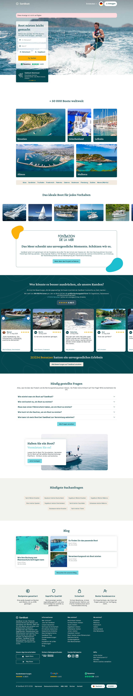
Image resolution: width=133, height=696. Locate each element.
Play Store (29, 661)
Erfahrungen (46, 643)
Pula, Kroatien (70, 349)
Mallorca (96, 622)
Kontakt (96, 659)
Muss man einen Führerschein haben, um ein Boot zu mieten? (45, 407)
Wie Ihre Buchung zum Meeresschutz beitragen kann (30, 558)
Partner (72, 686)
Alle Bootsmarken (74, 641)
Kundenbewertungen (49, 637)
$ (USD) (111, 686)
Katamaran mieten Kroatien (57, 508)
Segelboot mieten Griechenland (55, 503)
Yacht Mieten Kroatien (32, 498)
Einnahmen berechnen (50, 629)
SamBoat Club (47, 635)
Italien (95, 627)
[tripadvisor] (90, 673)
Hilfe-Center (97, 655)
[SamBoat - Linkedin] (77, 656)
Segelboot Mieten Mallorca (99, 498)
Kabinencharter (73, 637)
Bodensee (75, 182)
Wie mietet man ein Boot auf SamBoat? (35, 396)
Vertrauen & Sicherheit (50, 627)
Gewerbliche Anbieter (49, 631)
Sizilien (92, 182)
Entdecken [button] (90, 3)
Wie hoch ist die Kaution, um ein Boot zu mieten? (40, 412)
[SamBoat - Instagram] (73, 656)
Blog (43, 646)
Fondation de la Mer (49, 641)
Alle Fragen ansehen (66, 424)
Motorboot (26, 52)
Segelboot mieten (74, 627)
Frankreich (50, 182)
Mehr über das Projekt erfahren (66, 261)
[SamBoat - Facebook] (69, 656)
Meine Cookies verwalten (102, 661)
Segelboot (41, 52)
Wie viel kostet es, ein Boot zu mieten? (35, 401)
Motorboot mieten (74, 620)
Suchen (33, 58)
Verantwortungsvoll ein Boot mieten (84, 556)
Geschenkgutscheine (49, 633)
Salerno (67, 182)
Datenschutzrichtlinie (51, 686)
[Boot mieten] (23, 3)
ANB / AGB (64, 686)
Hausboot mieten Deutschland (54, 498)
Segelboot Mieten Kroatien (77, 498)
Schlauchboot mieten (75, 622)
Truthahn (40, 182)
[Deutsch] (101, 3)
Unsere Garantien (48, 625)
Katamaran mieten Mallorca (98, 503)
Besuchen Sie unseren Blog (66, 573)
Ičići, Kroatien (102, 349)
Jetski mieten (72, 631)
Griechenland (98, 629)
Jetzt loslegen (34, 461)
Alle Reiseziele (98, 631)
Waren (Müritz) (102, 182)
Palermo (59, 182)
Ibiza (24, 182)
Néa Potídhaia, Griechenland (11, 349)
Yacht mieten (72, 625)
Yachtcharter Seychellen (77, 503)
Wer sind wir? (46, 620)
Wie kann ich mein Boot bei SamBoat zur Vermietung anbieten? (46, 417)
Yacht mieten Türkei (77, 508)
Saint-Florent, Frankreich (42, 349)
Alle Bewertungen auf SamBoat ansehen (66, 364)
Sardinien (31, 182)
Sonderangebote (73, 639)
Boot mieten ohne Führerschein (79, 635)
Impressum (38, 686)
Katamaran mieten (74, 629)
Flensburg (84, 182)
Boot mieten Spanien (33, 503)
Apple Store (29, 656)
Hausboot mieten (74, 633)
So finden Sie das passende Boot (83, 540)
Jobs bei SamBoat (48, 622)
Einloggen (111, 3)
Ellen (24, 562)
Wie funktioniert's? (100, 657)
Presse (44, 639)
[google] (54, 673)
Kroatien (96, 620)
